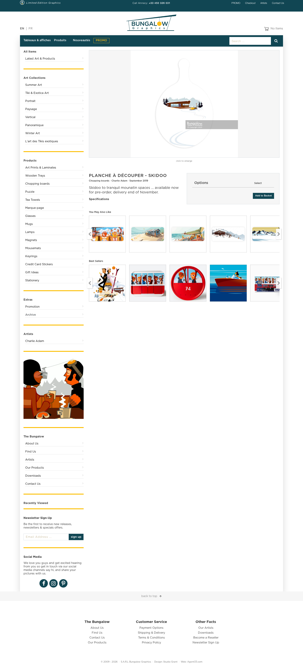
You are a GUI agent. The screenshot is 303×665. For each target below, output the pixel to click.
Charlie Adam (34, 341)
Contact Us (278, 2)
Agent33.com (194, 662)
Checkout (250, 2)
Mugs (29, 224)
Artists (263, 2)
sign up (76, 537)
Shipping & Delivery (151, 632)
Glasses (30, 216)
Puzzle (29, 191)
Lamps (30, 232)
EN (22, 28)
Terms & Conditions (151, 637)
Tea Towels (32, 199)
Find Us (30, 451)
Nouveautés (81, 40)
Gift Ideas (32, 272)
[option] (184, 103)
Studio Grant (170, 662)
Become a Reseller (205, 637)
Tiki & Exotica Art (37, 93)
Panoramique (34, 125)
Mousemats (33, 248)
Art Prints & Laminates (40, 167)
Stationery (32, 280)
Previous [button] (89, 234)
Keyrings (31, 256)
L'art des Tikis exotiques (41, 141)
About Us (31, 443)
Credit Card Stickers (39, 264)
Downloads (33, 475)
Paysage (31, 109)
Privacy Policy (151, 642)
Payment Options (151, 627)
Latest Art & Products (40, 58)
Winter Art (32, 133)
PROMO (235, 2)
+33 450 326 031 (159, 2)
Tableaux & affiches (37, 40)
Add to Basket (263, 196)
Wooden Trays (35, 175)
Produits (60, 40)
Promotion (32, 306)
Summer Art (33, 85)
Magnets (31, 240)
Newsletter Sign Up (206, 642)
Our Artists (205, 627)
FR (31, 28)
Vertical (30, 117)
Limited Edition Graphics (43, 2)
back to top (149, 596)
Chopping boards (37, 183)
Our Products (34, 467)
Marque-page (34, 208)
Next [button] (278, 234)
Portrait (30, 101)
